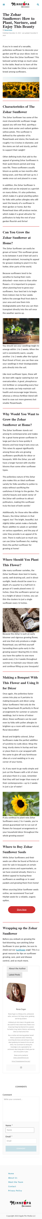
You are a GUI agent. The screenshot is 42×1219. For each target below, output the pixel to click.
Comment (7, 1095)
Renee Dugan (8, 30)
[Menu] (4, 5)
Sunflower (20, 950)
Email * (9, 1137)
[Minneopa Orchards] (21, 5)
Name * (9, 1126)
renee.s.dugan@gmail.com (21, 1058)
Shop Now (21, 910)
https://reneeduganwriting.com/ (21, 1061)
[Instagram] (21, 1067)
